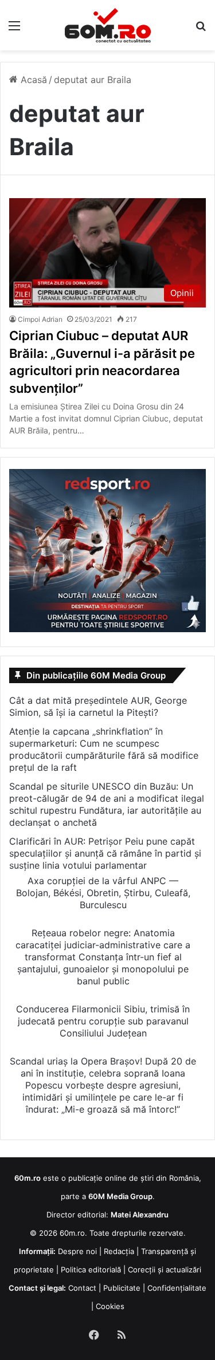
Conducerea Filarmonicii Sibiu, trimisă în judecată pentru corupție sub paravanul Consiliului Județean (103, 1021)
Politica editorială (91, 1269)
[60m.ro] (108, 25)
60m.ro (72, 1232)
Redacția (119, 1251)
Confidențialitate (176, 1287)
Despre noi (77, 1251)
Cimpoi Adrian (40, 319)
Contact (82, 1287)
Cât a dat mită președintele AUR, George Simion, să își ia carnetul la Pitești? (98, 706)
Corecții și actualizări (164, 1269)
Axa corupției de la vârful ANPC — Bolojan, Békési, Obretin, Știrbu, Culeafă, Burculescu (103, 892)
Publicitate (121, 1287)
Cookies (110, 1306)
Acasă (32, 79)
